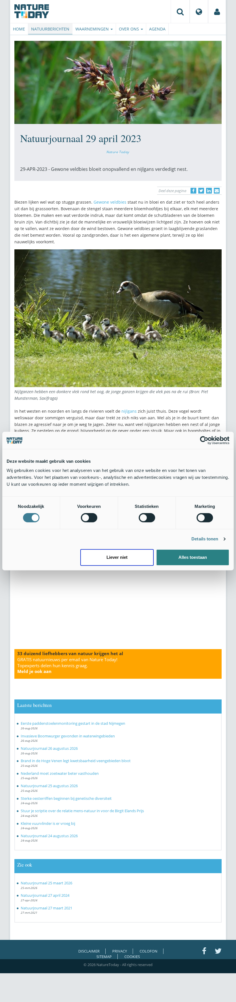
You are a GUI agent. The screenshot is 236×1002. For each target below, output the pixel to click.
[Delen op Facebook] (193, 191)
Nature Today (118, 152)
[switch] (89, 517)
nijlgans (129, 411)
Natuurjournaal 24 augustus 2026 (49, 835)
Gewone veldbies (110, 202)
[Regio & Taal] (199, 11)
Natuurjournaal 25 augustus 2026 (49, 785)
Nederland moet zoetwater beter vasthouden (60, 773)
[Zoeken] (180, 11)
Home (19, 29)
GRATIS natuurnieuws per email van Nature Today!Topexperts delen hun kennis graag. (67, 665)
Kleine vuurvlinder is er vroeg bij (48, 823)
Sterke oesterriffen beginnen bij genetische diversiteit (66, 798)
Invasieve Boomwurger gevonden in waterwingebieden (68, 736)
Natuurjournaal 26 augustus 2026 (49, 748)
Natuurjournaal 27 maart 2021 (46, 908)
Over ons (129, 29)
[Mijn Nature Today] (217, 11)
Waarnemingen (92, 29)
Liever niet (116, 557)
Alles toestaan (192, 557)
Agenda (157, 29)
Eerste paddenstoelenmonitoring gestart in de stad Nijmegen (73, 723)
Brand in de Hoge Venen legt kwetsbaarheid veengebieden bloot (76, 760)
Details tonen (204, 538)
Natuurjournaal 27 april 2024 (45, 895)
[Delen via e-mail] (217, 191)
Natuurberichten (50, 29)
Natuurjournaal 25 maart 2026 (46, 883)
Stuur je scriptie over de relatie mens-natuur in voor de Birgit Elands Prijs (82, 810)
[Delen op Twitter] (201, 191)
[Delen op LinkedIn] (209, 191)
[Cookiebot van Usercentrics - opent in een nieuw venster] (204, 440)
